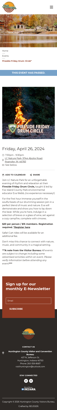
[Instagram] (31, 381)
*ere (21, 227)
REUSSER (33, 406)
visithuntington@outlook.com (30, 366)
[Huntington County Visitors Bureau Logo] (9, 7)
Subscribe (16, 309)
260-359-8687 (34, 363)
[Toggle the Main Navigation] (51, 7)
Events (5, 56)
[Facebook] (26, 381)
